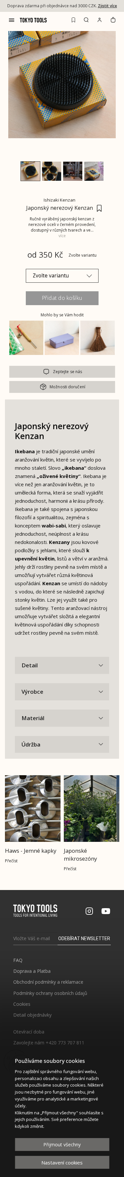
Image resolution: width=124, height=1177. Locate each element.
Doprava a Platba (32, 971)
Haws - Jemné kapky (30, 850)
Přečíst (11, 861)
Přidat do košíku (62, 298)
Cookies (21, 1004)
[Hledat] (86, 20)
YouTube (106, 911)
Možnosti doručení (67, 387)
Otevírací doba (28, 1032)
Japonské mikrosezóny (80, 854)
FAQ (17, 960)
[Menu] (11, 20)
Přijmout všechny (62, 1144)
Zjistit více (107, 6)
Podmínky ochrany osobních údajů (50, 993)
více (62, 236)
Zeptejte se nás (67, 371)
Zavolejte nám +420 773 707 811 (48, 1042)
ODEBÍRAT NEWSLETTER (84, 938)
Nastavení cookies (62, 1162)
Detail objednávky (32, 1015)
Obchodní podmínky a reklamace (48, 982)
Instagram (89, 911)
